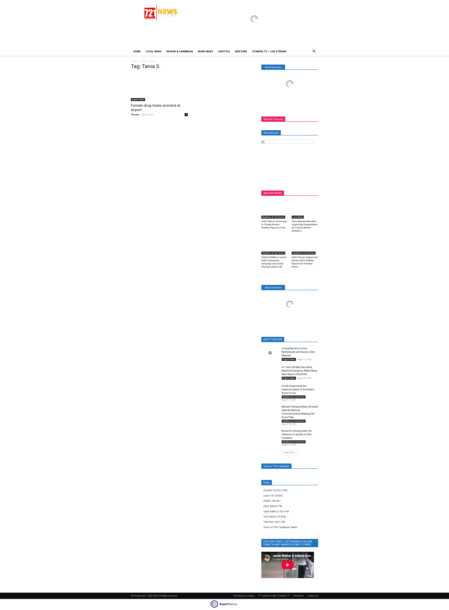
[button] (314, 51)
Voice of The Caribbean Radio (280, 527)
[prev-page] (263, 274)
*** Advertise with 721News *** (274, 595)
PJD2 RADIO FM (272, 506)
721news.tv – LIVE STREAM (269, 51)
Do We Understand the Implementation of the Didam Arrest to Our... (298, 389)
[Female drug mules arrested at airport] (159, 87)
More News (205, 51)
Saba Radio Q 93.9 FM (276, 511)
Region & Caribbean (179, 51)
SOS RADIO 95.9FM (274, 516)
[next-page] (269, 274)
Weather (241, 51)
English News (138, 99)
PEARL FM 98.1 (272, 500)
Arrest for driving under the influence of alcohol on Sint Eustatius (297, 434)
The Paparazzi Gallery (244, 595)
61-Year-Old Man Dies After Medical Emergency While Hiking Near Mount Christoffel (299, 371)
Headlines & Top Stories (273, 217)
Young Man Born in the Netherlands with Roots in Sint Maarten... (298, 352)
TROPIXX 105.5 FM (274, 522)
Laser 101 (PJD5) (273, 495)
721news (135, 114)
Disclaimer (298, 595)
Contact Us (312, 595)
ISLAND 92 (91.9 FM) (275, 490)
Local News (154, 51)
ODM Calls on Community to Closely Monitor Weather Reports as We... (274, 224)
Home (137, 51)
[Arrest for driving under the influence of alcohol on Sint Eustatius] (270, 435)
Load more (288, 452)
